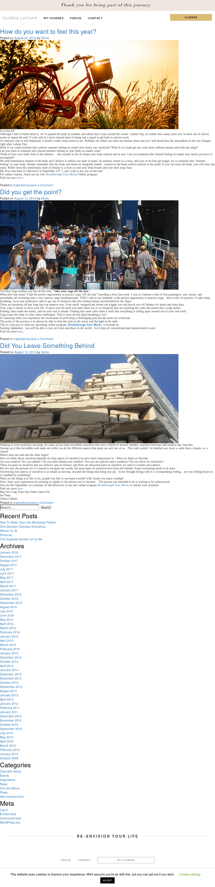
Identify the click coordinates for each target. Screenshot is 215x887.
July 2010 (6, 733)
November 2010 (10, 720)
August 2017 (8, 565)
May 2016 (6, 619)
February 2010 (10, 750)
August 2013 (8, 691)
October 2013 (9, 682)
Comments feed (10, 818)
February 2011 (10, 708)
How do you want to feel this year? (48, 31)
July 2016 (6, 611)
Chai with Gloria (10, 771)
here (20, 488)
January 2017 (9, 590)
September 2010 (11, 729)
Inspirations (21, 185)
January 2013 (9, 695)
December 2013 (10, 674)
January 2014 (9, 670)
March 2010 (8, 745)
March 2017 (8, 586)
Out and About (9, 788)
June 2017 (7, 573)
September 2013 (11, 687)
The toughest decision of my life (21, 539)
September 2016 (11, 603)
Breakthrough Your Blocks (113, 485)
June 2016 (7, 615)
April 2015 (6, 640)
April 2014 (6, 666)
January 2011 (9, 712)
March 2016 (8, 628)
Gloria (45, 38)
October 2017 (9, 561)
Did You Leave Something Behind (47, 345)
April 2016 (6, 624)
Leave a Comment (41, 185)
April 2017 (6, 582)
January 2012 (9, 703)
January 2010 (9, 754)
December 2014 (10, 657)
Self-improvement (12, 796)
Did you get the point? (31, 191)
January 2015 (9, 653)
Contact (95, 18)
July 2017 (6, 569)
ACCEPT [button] (107, 880)
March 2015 (8, 645)
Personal (6, 535)
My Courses (53, 18)
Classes (191, 17)
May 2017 (6, 577)
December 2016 (10, 594)
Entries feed (8, 814)
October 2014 (9, 661)
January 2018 (9, 552)
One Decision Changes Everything (23, 526)
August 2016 (8, 607)
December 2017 (10, 556)
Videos (75, 18)
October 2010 (9, 724)
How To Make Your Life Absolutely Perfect (28, 522)
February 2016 (10, 632)
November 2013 (10, 678)
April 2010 (6, 741)
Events (4, 775)
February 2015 (10, 649)
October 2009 (9, 758)
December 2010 (10, 716)
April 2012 (6, 699)
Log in (4, 810)
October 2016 (9, 598)
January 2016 (9, 636)
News (3, 784)
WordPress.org (10, 822)
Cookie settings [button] (190, 874)
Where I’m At (8, 531)
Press (4, 792)
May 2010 (6, 737)
